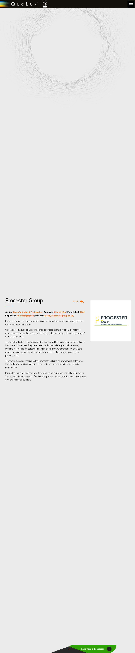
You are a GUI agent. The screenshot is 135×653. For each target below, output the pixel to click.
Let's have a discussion (92, 649)
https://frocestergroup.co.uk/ (59, 315)
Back (76, 301)
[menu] (130, 4)
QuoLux (19, 4)
